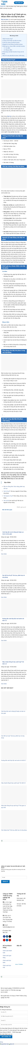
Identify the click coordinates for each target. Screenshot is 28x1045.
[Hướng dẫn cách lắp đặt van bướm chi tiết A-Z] (14, 607)
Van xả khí (6, 500)
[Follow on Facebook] (4, 936)
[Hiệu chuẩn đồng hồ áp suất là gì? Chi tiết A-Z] (14, 651)
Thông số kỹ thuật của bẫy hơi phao (11, 40)
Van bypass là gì (8, 496)
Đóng (1, 1042)
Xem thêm (4, 554)
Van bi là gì (6, 491)
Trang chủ (2, 6)
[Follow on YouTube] (10, 940)
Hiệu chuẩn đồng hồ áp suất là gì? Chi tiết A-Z (13, 783)
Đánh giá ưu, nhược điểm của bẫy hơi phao (13, 46)
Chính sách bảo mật (7, 966)
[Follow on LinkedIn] (7, 940)
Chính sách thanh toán (7, 951)
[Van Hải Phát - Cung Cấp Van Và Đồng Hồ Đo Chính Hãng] (6, 2)
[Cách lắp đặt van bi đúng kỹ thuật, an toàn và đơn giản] (14, 521)
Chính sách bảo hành (7, 961)
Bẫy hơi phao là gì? (7, 38)
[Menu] (26, 3)
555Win (21, 964)
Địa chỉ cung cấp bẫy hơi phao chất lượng (13, 55)
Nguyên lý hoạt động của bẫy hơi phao (12, 44)
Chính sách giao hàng (7, 956)
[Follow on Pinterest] (4, 940)
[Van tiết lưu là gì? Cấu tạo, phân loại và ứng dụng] (14, 564)
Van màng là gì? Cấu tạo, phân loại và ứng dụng (14, 830)
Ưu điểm (7, 48)
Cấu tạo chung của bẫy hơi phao (11, 42)
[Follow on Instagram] (7, 936)
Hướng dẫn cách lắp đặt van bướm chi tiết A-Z (13, 760)
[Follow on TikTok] (10, 936)
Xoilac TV (17, 964)
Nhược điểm (8, 50)
